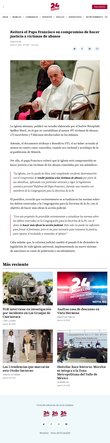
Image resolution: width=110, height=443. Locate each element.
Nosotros (44, 433)
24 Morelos (63, 382)
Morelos (16, 17)
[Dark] (4, 7)
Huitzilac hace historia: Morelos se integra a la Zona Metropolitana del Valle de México (81, 372)
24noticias (15, 42)
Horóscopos (75, 17)
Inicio (5, 17)
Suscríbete (99, 7)
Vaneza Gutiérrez (11, 375)
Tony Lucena (9, 321)
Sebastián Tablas (66, 317)
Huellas (60, 17)
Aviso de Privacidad (60, 433)
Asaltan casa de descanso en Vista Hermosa (78, 311)
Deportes (47, 17)
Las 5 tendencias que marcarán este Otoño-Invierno (26, 369)
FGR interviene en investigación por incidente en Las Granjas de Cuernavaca (27, 313)
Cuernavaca (32, 17)
